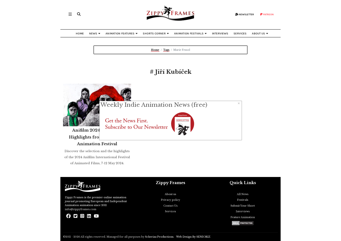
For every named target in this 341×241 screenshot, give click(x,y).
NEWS (93, 33)
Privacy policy (170, 199)
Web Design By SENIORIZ (193, 236)
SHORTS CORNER (154, 33)
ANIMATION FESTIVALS (189, 33)
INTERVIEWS (220, 33)
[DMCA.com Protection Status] (242, 223)
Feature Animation (243, 217)
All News (242, 194)
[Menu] (70, 14)
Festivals (242, 199)
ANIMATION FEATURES (119, 33)
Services (170, 211)
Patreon (268, 14)
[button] (79, 14)
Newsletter (246, 14)
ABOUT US (258, 33)
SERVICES (240, 33)
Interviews (243, 211)
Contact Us (170, 205)
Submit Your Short (243, 205)
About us (170, 194)
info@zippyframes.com (80, 209)
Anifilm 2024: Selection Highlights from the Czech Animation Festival (97, 137)
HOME (80, 33)
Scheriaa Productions (159, 236)
